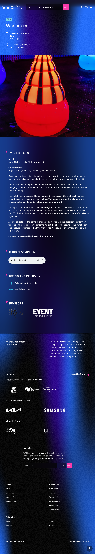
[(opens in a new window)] (18, 313)
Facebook (9, 530)
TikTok (51, 526)
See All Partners (78, 374)
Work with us (11, 501)
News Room (53, 489)
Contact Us (10, 493)
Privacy (21, 541)
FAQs (8, 489)
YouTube (52, 530)
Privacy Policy (54, 501)
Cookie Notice (54, 506)
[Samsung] (62, 410)
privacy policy (57, 459)
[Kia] (24, 410)
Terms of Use (54, 497)
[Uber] (62, 430)
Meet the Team (11, 497)
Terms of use (11, 541)
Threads (9, 526)
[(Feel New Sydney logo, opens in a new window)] (50, 389)
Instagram (10, 522)
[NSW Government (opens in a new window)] (14, 389)
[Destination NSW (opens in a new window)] (32, 389)
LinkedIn (52, 522)
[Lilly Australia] (24, 430)
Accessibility (54, 510)
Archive (52, 493)
